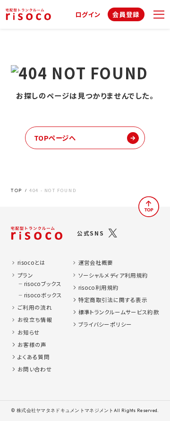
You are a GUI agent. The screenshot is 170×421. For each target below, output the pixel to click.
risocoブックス (42, 283)
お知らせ (28, 332)
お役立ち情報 (34, 319)
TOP (16, 190)
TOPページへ (55, 138)
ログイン (88, 14)
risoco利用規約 (98, 287)
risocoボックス (43, 295)
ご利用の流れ (34, 307)
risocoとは (31, 262)
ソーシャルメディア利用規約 (113, 275)
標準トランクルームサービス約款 (118, 312)
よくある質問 (33, 357)
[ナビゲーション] (158, 14)
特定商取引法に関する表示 (112, 299)
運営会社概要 (95, 262)
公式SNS (90, 233)
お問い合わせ (34, 369)
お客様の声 (32, 344)
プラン (25, 275)
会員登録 (126, 14)
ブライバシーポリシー (105, 324)
